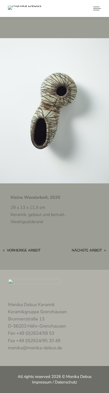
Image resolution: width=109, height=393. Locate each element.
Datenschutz (66, 382)
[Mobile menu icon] (95, 8)
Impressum (42, 382)
